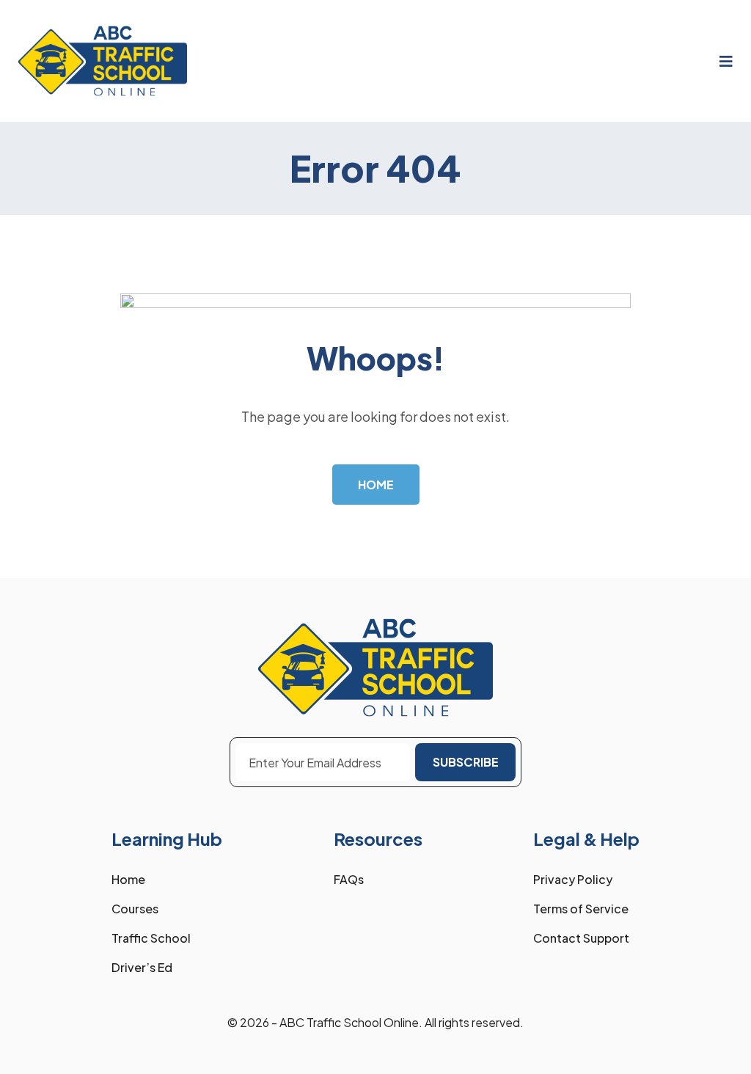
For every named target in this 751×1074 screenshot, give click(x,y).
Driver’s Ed (141, 967)
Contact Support (581, 938)
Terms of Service (581, 908)
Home (128, 879)
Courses (134, 908)
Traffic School (151, 938)
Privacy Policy (572, 879)
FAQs (349, 879)
